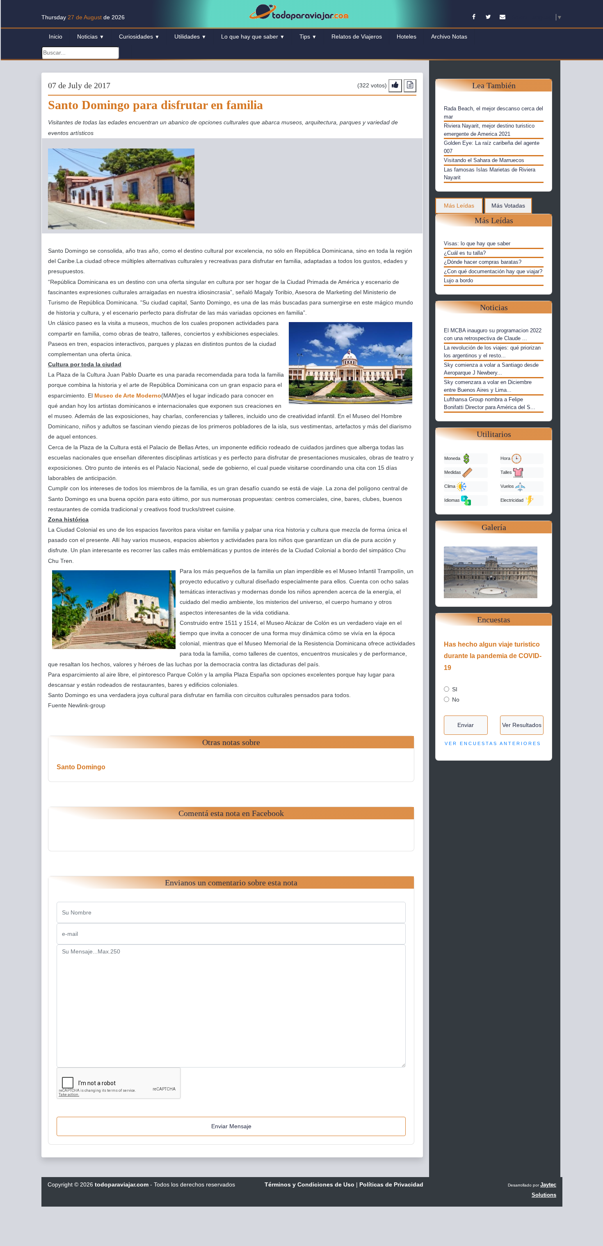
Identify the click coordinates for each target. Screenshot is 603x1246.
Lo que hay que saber (253, 36)
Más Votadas (508, 205)
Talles (506, 471)
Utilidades (190, 36)
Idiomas (452, 499)
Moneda (452, 457)
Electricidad (512, 499)
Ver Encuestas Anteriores (493, 743)
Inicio (55, 36)
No (455, 699)
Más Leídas (459, 205)
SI (454, 689)
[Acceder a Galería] (494, 571)
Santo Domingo (81, 767)
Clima (450, 485)
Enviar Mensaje (231, 1126)
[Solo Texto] (410, 85)
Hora (506, 457)
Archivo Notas (449, 36)
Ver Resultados (521, 725)
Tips (308, 36)
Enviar (465, 725)
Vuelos (507, 485)
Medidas (453, 471)
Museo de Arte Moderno (127, 395)
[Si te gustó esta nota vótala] (395, 85)
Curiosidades (139, 36)
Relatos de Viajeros (356, 36)
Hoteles (406, 36)
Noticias (90, 36)
